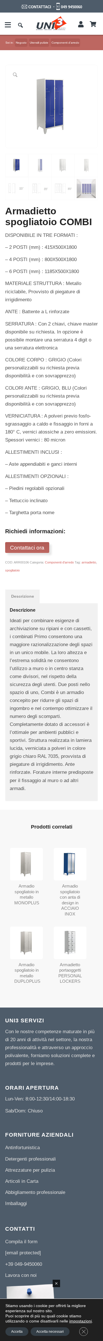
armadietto (89, 562)
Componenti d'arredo (59, 562)
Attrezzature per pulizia (30, 1170)
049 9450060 (71, 7)
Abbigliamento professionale (35, 1192)
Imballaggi (16, 1203)
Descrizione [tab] (22, 596)
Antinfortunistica (22, 1147)
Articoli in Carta (21, 1181)
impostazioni (80, 1321)
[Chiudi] (56, 1283)
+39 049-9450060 (23, 1264)
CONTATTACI (39, 7)
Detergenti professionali (30, 1159)
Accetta (17, 1332)
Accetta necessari (50, 1332)
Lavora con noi (21, 1275)
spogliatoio (12, 570)
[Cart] (93, 24)
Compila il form (21, 1241)
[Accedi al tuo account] (81, 24)
